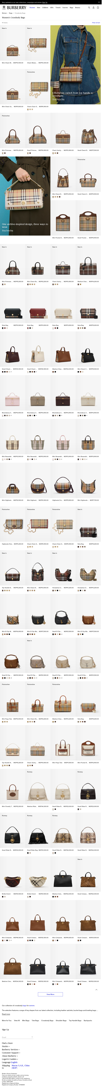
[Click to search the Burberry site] (89, 7)
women (31, 1005)
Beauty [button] (77, 7)
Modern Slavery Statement (9, 1074)
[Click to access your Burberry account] (93, 7)
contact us (19, 1078)
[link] (4, 13)
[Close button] (99, 2)
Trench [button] (57, 7)
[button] (44, 2)
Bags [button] (71, 7)
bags (24, 1005)
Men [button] (38, 7)
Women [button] (32, 7)
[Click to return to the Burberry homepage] (16, 8)
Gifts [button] (51, 7)
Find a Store (7, 1043)
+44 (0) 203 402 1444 (8, 1078)
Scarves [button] (65, 7)
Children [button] (45, 7)
